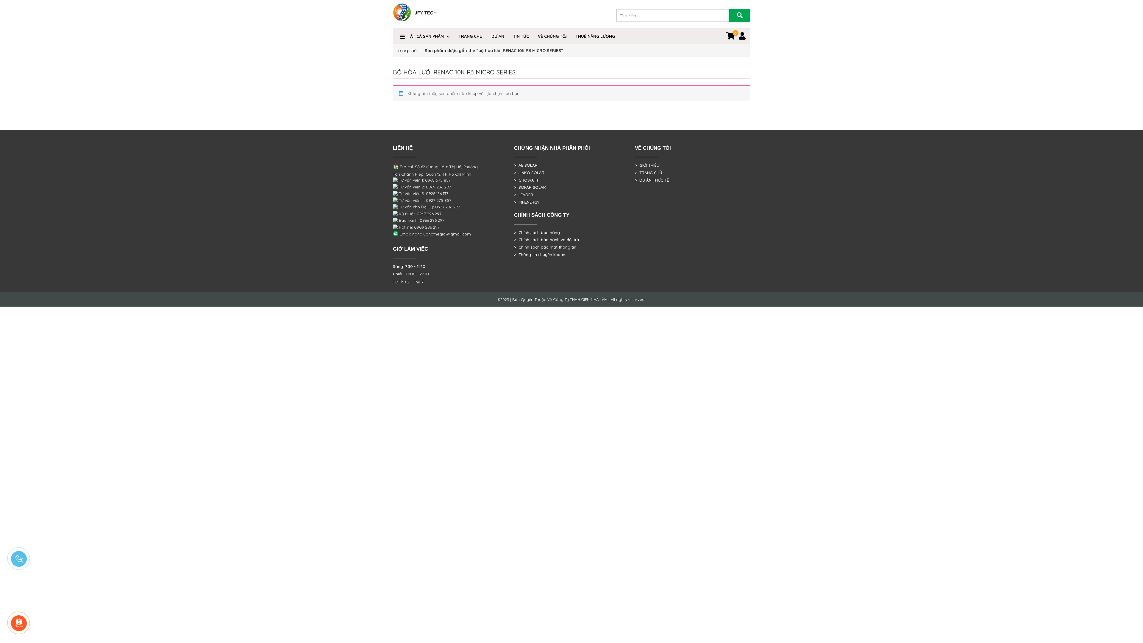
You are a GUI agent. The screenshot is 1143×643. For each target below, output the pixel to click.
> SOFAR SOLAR (530, 187)
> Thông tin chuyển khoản (539, 254)
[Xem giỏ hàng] (730, 37)
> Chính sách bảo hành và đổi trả (546, 239)
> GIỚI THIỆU (647, 165)
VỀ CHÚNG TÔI (552, 36)
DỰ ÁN (497, 36)
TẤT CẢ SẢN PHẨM (426, 36)
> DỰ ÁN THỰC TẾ (652, 180)
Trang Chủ (471, 36)
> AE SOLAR (526, 165)
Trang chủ (406, 50)
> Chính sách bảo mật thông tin (545, 247)
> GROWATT (526, 180)
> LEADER (523, 194)
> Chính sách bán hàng (537, 232)
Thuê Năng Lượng (595, 36)
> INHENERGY (526, 202)
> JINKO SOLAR (529, 172)
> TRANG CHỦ (648, 172)
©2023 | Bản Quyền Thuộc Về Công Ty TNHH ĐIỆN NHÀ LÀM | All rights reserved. (571, 299)
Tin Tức (521, 36)
